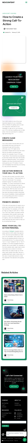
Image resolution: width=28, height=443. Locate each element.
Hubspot (11, 231)
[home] (8, 2)
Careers (17, 403)
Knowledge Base (6, 413)
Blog (3, 416)
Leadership (18, 405)
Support (4, 415)
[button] (26, 2)
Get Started (5, 403)
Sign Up (14, 86)
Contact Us (14, 107)
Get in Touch (14, 386)
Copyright (4, 438)
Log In (3, 405)
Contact (4, 407)
